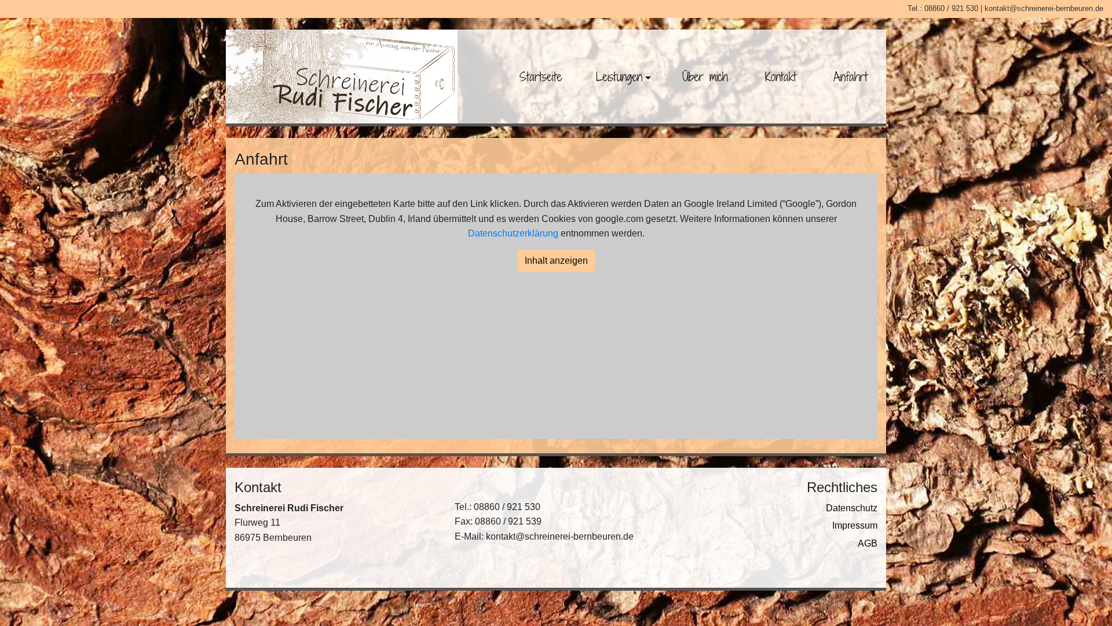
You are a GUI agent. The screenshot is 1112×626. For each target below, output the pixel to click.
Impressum (854, 525)
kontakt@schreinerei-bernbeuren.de (1044, 8)
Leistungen (619, 76)
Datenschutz (851, 508)
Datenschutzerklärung (513, 233)
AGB (867, 543)
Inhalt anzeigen (556, 260)
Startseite (541, 76)
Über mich (705, 76)
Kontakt (780, 76)
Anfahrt (850, 76)
